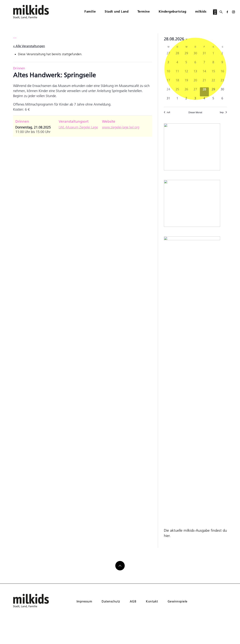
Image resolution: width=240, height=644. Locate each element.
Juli (168, 112)
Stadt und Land (116, 11)
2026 (215, 12)
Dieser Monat (195, 112)
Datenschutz (111, 601)
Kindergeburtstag (172, 11)
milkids (201, 11)
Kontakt (152, 601)
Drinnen (19, 68)
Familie (90, 11)
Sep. (222, 112)
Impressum (84, 601)
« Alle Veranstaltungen (29, 46)
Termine (143, 11)
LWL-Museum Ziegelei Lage (78, 127)
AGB (133, 601)
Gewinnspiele (178, 601)
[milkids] (36, 12)
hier (167, 535)
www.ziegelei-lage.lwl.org (120, 127)
